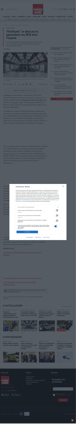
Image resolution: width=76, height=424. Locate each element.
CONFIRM (27, 232)
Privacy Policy (46, 237)
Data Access (38, 237)
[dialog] (38, 212)
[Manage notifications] (72, 420)
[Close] (63, 186)
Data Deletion (29, 237)
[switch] (56, 210)
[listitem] (38, 207)
